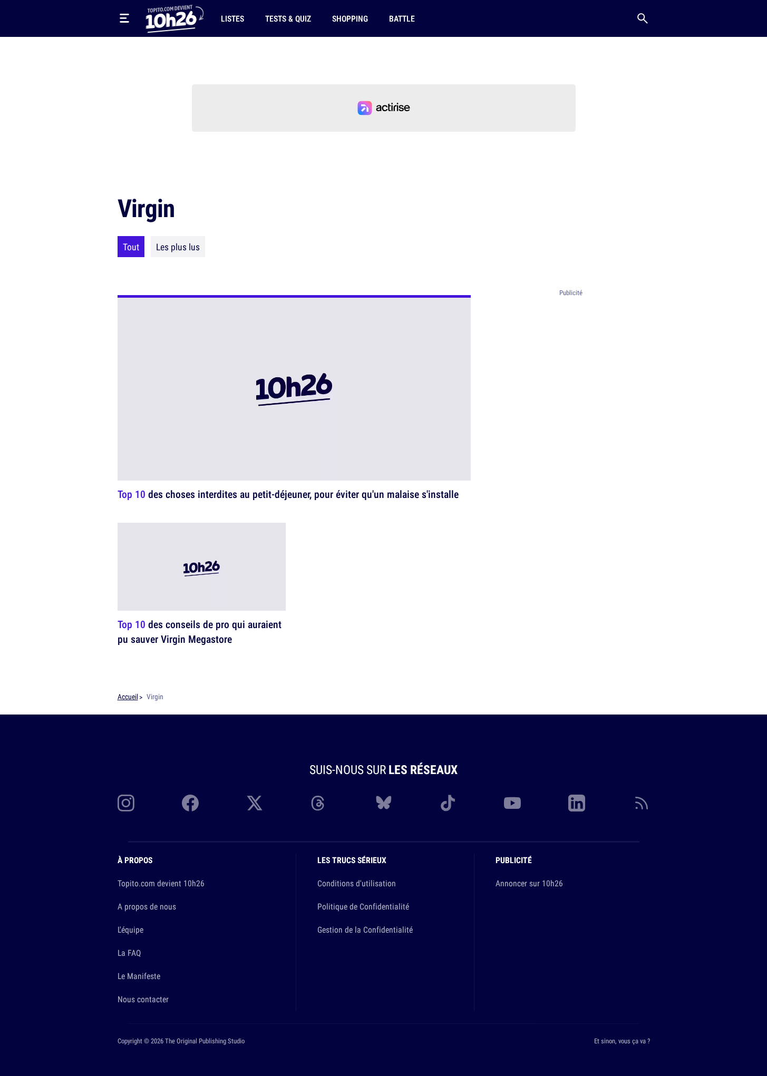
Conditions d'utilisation (356, 883)
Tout (131, 246)
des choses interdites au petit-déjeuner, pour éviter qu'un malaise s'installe (288, 494)
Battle (402, 18)
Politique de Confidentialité (363, 906)
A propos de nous (147, 906)
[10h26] (174, 18)
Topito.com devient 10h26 (161, 883)
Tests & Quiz (288, 18)
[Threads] (318, 803)
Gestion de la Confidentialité (365, 929)
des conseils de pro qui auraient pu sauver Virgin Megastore (199, 631)
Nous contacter (143, 999)
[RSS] (641, 803)
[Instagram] (126, 803)
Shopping (350, 18)
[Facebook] (190, 803)
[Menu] (124, 18)
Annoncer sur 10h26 (529, 883)
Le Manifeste (139, 976)
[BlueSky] (383, 803)
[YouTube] (512, 803)
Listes (232, 18)
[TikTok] (448, 803)
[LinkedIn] (576, 803)
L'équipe (130, 929)
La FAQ (129, 952)
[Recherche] (642, 18)
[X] (254, 803)
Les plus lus (178, 246)
